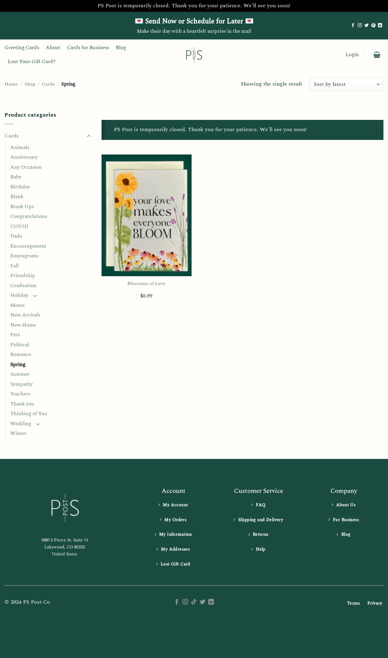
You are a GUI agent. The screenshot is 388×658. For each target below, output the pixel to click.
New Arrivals (25, 315)
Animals (19, 147)
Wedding (20, 424)
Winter (18, 433)
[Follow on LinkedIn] (380, 25)
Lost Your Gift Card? (31, 62)
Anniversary (24, 157)
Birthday (20, 187)
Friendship (22, 276)
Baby (16, 177)
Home (11, 84)
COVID (19, 226)
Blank (16, 197)
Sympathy (21, 384)
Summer (20, 374)
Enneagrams (24, 256)
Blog (121, 48)
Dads (16, 236)
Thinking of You (28, 414)
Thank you (22, 404)
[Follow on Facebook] (353, 25)
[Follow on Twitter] (366, 25)
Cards (48, 84)
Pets (15, 335)
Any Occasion (26, 167)
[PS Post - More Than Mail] (194, 54)
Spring (17, 364)
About (53, 48)
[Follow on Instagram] (360, 25)
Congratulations (28, 216)
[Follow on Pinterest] (373, 25)
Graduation (23, 286)
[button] (352, 55)
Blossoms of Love (146, 283)
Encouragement (28, 246)
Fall (14, 266)
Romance (20, 354)
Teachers (20, 394)
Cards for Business (88, 48)
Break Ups (22, 207)
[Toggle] (88, 136)
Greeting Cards (22, 48)
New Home (23, 325)
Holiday (19, 295)
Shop (30, 84)
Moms (17, 305)
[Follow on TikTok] (194, 602)
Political (19, 345)
